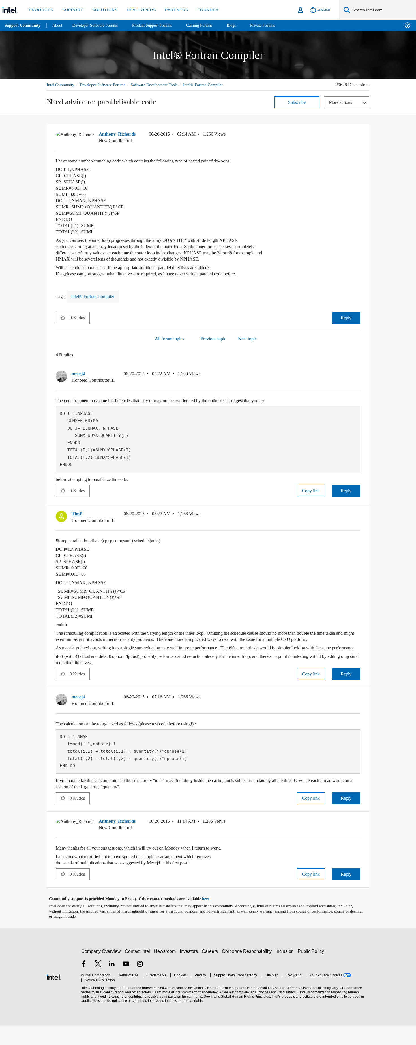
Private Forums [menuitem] (274, 25)
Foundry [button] (201, 10)
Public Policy (312, 970)
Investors (190, 970)
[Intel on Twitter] (98, 983)
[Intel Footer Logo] (54, 995)
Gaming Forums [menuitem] (210, 25)
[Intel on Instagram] (140, 983)
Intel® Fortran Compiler (67, 91)
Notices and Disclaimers (275, 1011)
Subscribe (297, 108)
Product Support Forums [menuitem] (160, 25)
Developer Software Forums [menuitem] (99, 25)
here (211, 918)
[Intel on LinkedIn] (112, 983)
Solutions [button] (102, 10)
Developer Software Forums (107, 85)
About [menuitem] (58, 25)
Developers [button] (137, 10)
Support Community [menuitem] (23, 25)
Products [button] (40, 10)
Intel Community (61, 85)
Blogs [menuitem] (242, 25)
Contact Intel (138, 970)
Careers (211, 970)
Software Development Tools (164, 85)
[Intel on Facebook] (84, 983)
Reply (346, 324)
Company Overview (101, 970)
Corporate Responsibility (248, 970)
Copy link (311, 497)
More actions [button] (342, 108)
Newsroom (166, 970)
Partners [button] (171, 10)
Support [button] (71, 10)
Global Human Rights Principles (243, 1015)
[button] (358, 142)
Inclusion (286, 970)
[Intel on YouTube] (126, 983)
